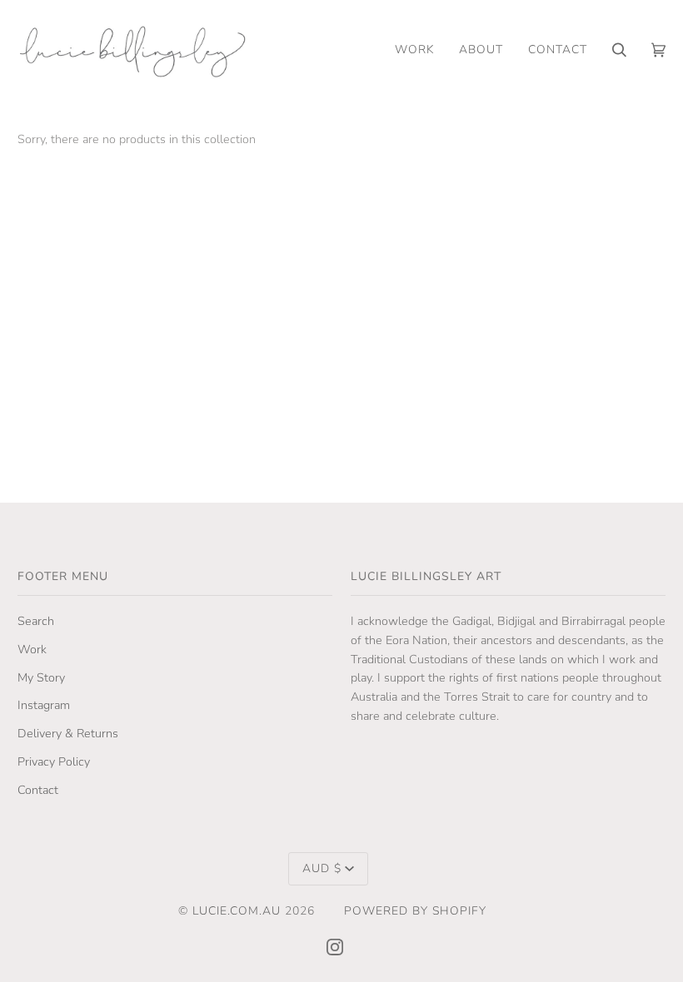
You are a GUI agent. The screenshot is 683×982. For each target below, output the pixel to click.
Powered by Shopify (415, 911)
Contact (37, 790)
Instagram (43, 705)
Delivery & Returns (67, 733)
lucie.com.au (236, 911)
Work (32, 649)
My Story (41, 678)
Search (35, 621)
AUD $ (322, 868)
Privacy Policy (53, 762)
